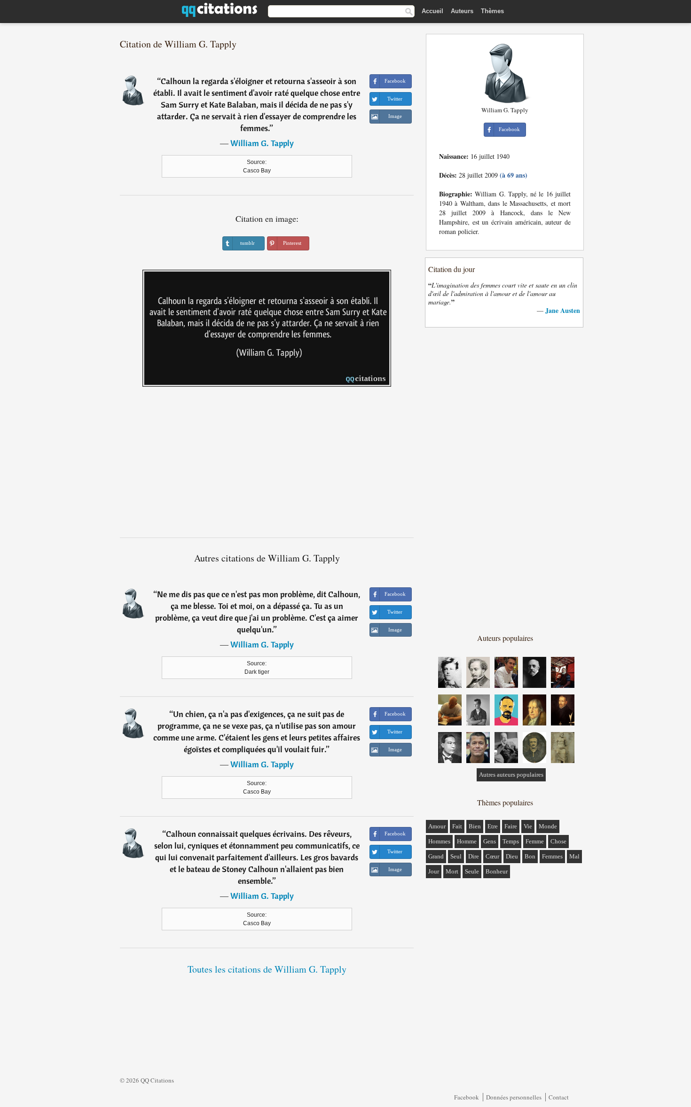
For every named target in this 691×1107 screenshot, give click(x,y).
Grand (436, 856)
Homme (467, 841)
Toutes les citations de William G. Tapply (267, 969)
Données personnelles (514, 1097)
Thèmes (492, 11)
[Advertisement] (267, 465)
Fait (457, 826)
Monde (548, 826)
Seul (456, 856)
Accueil (432, 11)
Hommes (439, 841)
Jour (433, 871)
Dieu (512, 856)
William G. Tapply (262, 143)
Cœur (492, 856)
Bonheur (497, 871)
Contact (559, 1097)
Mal (574, 856)
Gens (489, 841)
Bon (530, 856)
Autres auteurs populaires (511, 774)
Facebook (466, 1097)
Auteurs (462, 11)
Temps (511, 841)
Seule (472, 871)
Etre (492, 826)
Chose (558, 841)
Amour (437, 826)
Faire (510, 826)
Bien (475, 826)
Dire (473, 856)
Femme (535, 841)
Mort (452, 871)
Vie (528, 826)
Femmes (552, 856)
